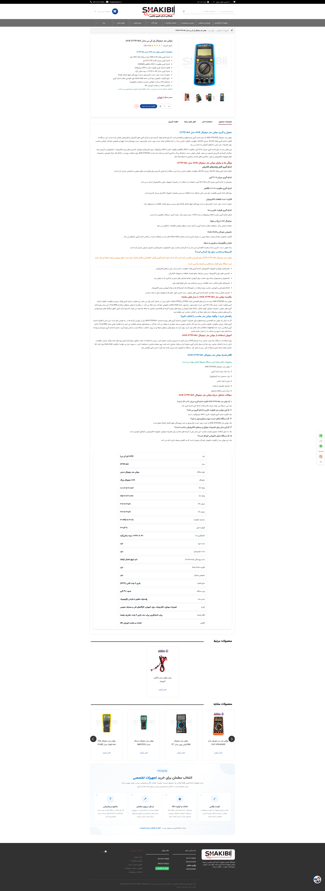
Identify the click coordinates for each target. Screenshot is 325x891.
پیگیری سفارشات (136, 861)
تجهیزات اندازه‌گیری (221, 22)
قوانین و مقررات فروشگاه (133, 868)
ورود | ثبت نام (201, 2)
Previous (232, 739)
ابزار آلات (154, 22)
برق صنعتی (137, 22)
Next (93, 739)
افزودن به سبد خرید (148, 106)
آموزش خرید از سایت (135, 864)
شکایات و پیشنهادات (135, 872)
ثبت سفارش (138, 857)
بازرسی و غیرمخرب (187, 22)
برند (104, 22)
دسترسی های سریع (223, 2)
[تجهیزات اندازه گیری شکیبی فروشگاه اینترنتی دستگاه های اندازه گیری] (160, 11)
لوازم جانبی (120, 22)
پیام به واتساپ (162, 868)
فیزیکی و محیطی (204, 22)
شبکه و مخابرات (171, 22)
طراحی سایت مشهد (190, 887)
